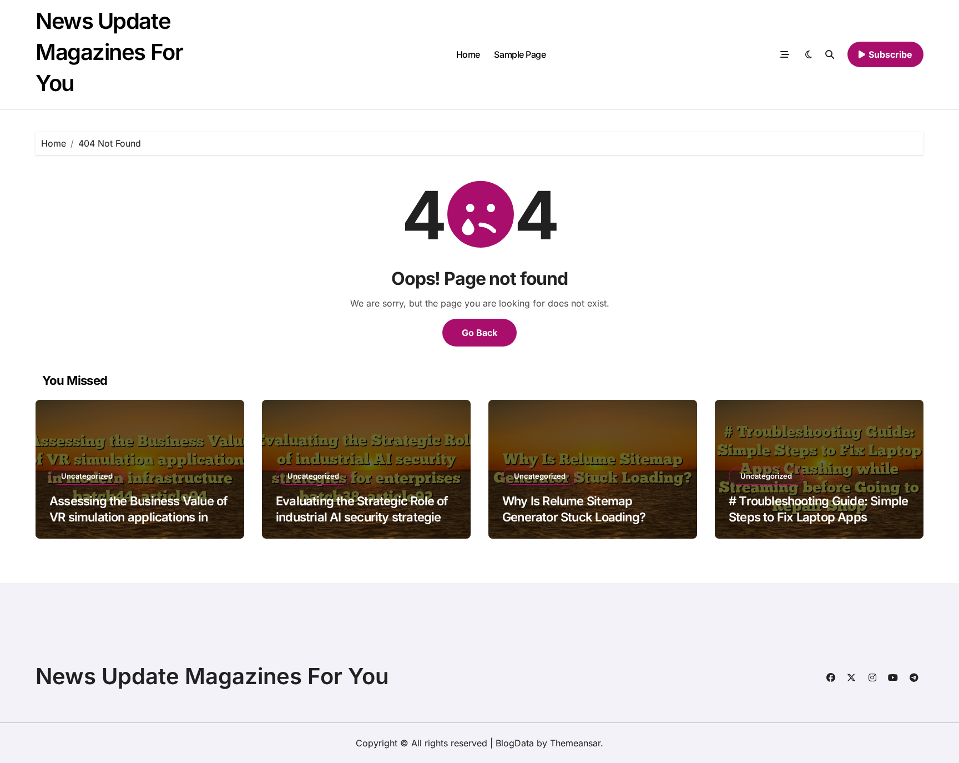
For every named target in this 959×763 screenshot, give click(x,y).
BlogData (515, 743)
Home (468, 54)
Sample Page (520, 54)
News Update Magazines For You (109, 52)
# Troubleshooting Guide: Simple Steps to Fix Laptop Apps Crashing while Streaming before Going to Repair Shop (819, 525)
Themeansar (575, 743)
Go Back (479, 332)
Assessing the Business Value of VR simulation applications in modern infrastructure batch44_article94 (138, 525)
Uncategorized (87, 475)
